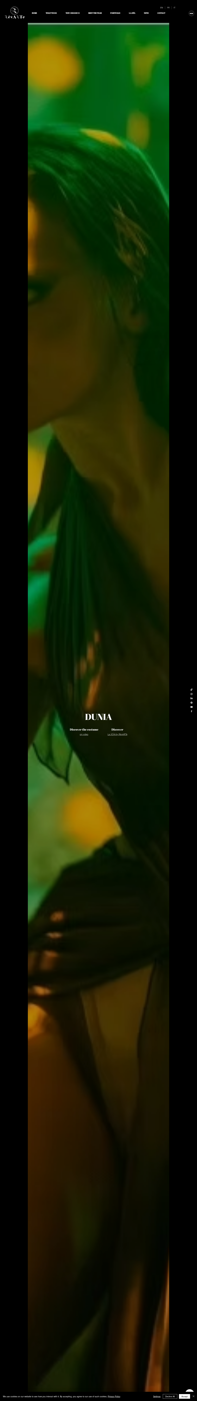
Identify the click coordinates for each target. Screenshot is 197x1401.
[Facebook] (191, 711)
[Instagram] (191, 694)
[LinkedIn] (191, 698)
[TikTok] (191, 689)
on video (84, 734)
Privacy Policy (114, 1396)
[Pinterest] (191, 702)
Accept (184, 1396)
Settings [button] (157, 1396)
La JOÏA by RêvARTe (117, 734)
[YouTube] (191, 707)
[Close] (193, 1396)
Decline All (170, 1396)
